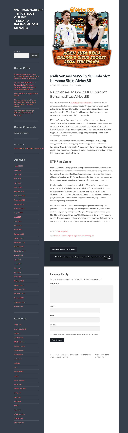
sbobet (16, 376)
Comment (54, 284)
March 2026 (18, 187)
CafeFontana (18, 337)
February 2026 (19, 191)
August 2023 (18, 306)
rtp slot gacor (89, 236)
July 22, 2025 (55, 85)
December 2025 (19, 196)
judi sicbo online (19, 346)
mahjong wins (18, 354)
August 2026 (18, 166)
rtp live (76, 236)
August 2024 (18, 255)
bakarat (16, 333)
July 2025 (17, 217)
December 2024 (19, 242)
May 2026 (17, 179)
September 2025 (19, 208)
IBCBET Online (19, 342)
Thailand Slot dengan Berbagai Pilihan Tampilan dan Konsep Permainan (24, 113)
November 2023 (19, 293)
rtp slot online (18, 371)
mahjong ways (19, 350)
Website (53, 325)
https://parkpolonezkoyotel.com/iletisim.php (28, 148)
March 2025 (18, 230)
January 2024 (18, 285)
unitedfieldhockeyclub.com (81, 103)
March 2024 (18, 276)
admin (65, 85)
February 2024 (19, 281)
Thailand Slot (18, 418)
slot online (17, 401)
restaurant (17, 359)
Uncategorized (19, 422)
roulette (17, 363)
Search (17, 52)
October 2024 (19, 247)
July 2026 (17, 170)
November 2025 (19, 200)
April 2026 (17, 183)
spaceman (17, 410)
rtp (15, 367)
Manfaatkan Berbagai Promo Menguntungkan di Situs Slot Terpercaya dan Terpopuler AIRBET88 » (83, 257)
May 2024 (17, 268)
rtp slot (81, 236)
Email (53, 315)
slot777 (16, 406)
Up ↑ (104, 357)
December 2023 (19, 289)
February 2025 (19, 234)
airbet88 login (66, 236)
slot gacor (17, 393)
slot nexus (17, 397)
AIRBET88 (17, 325)
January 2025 (18, 238)
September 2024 (19, 251)
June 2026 (17, 174)
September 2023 (19, 302)
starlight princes (19, 414)
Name (52, 306)
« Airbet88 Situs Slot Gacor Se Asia (63, 249)
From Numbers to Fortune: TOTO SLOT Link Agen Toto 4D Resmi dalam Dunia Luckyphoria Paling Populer (26, 76)
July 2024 (17, 259)
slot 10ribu (17, 384)
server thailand (19, 380)
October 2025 (19, 204)
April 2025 (17, 225)
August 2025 (18, 213)
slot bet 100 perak (20, 388)
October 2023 (19, 298)
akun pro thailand (20, 329)
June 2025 (17, 221)
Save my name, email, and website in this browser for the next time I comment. (75, 334)
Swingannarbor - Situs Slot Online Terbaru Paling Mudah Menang (28, 19)
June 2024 (17, 264)
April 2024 (17, 272)
